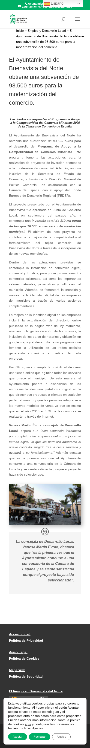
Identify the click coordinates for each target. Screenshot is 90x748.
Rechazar (39, 736)
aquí (28, 724)
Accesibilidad (19, 634)
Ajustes (61, 736)
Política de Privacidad (26, 640)
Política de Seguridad (26, 676)
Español (57, 3)
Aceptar (17, 736)
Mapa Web (17, 670)
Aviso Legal (18, 652)
